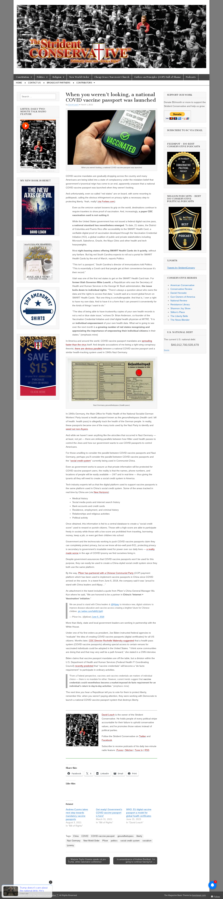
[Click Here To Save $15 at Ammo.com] (38, 395)
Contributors (84, 83)
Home (19, 83)
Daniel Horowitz (178, 293)
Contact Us (34, 83)
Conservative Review (181, 289)
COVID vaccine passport (103, 836)
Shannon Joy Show (180, 308)
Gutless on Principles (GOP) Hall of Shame (157, 77)
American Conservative (182, 285)
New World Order (79, 77)
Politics (41, 77)
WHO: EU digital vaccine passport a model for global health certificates (138, 812)
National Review (178, 300)
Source (166, 350)
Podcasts (191, 77)
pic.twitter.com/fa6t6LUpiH (90, 611)
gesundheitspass (126, 836)
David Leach (73, 104)
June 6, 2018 (98, 617)
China (76, 836)
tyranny (70, 845)
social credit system (130, 841)
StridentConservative (28, 171)
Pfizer (105, 841)
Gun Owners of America (182, 296)
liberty (139, 836)
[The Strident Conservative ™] (111, 34)
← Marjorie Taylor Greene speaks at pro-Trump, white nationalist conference (87, 860)
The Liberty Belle (179, 316)
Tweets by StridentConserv (181, 267)
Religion (57, 77)
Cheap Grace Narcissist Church (111, 77)
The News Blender (180, 319)
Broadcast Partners (58, 83)
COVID (84, 836)
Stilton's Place (177, 312)
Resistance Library (180, 304)
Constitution (22, 77)
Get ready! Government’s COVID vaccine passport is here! (109, 812)
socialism (147, 841)
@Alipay (115, 604)
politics (114, 841)
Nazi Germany (73, 841)
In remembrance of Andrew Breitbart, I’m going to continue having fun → (136, 860)
